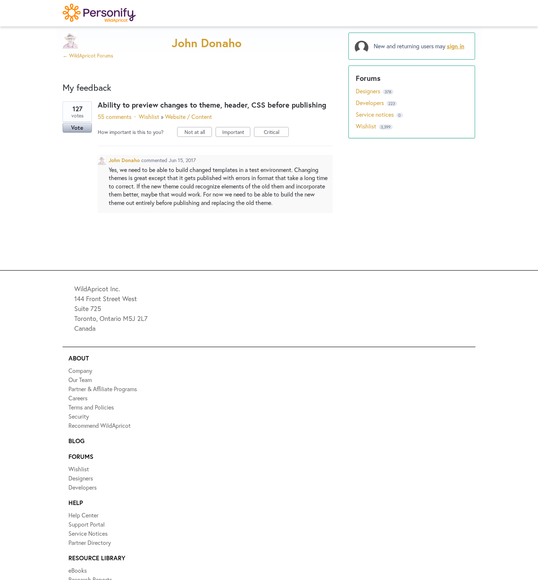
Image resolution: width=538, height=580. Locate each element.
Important (236, 132)
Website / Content (188, 116)
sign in (455, 46)
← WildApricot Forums (88, 55)
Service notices (375, 114)
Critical (276, 132)
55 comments (114, 116)
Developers (370, 102)
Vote (77, 127)
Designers (369, 91)
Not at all (198, 132)
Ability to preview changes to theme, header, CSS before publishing (212, 105)
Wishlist (149, 116)
